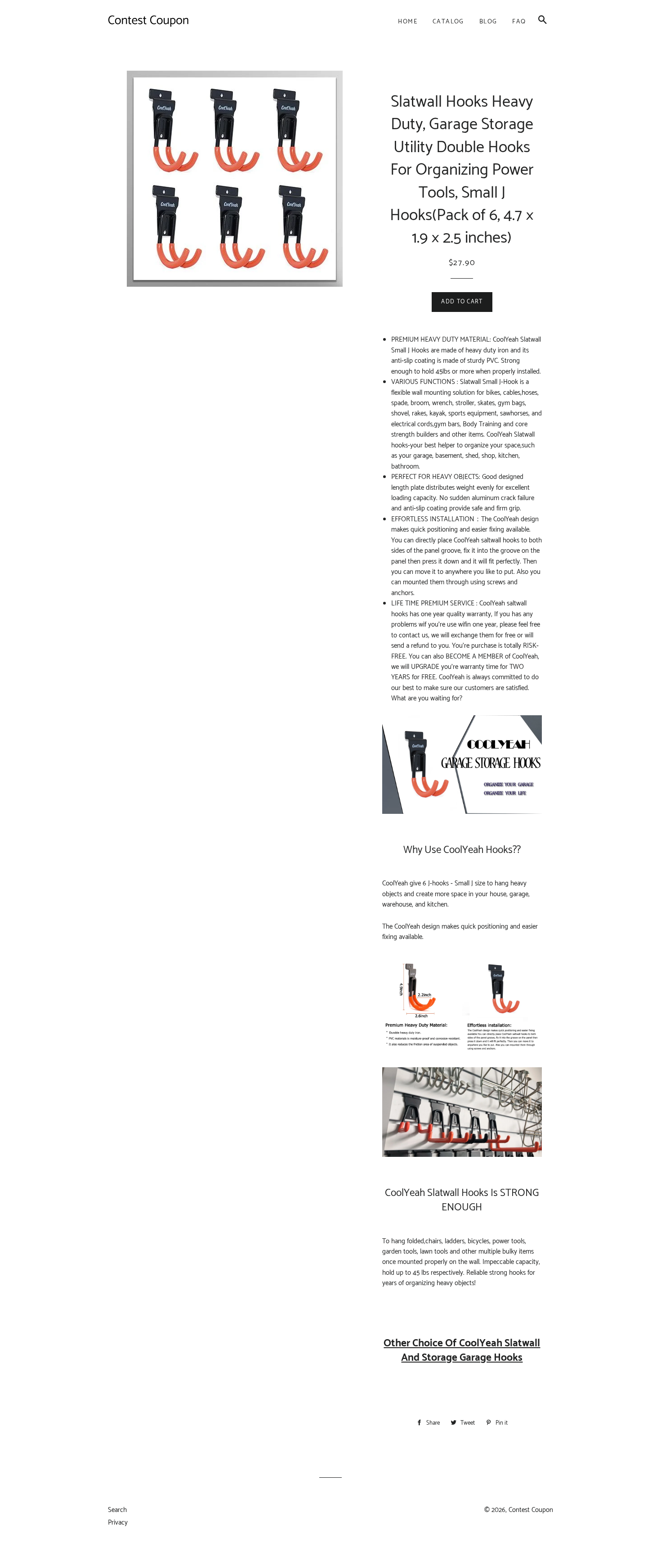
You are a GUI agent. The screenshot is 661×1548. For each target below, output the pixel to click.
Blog (488, 22)
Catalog (448, 22)
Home (407, 22)
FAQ (519, 22)
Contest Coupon (531, 1510)
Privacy (118, 1522)
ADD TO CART (461, 302)
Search (117, 1510)
